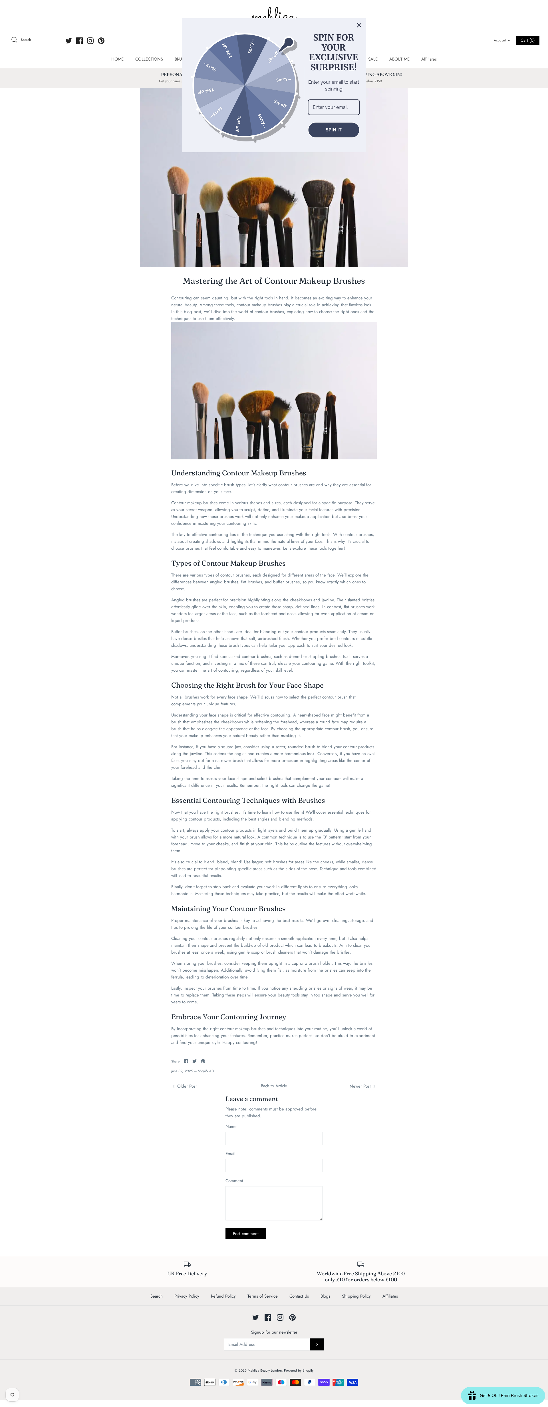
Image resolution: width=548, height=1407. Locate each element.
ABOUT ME (399, 59)
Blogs (325, 1296)
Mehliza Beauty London (265, 1370)
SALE (373, 59)
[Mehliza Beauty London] (274, 17)
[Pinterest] (101, 40)
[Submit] (317, 1344)
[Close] (359, 25)
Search (156, 1296)
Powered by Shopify (298, 1370)
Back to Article (274, 1086)
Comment (234, 1181)
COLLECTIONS (149, 59)
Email (230, 1154)
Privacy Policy (186, 1296)
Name (231, 1127)
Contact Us (299, 1296)
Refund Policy (223, 1296)
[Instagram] (90, 40)
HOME (117, 59)
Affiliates (429, 59)
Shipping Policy (356, 1296)
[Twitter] (68, 40)
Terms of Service (262, 1296)
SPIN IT (334, 130)
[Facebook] (79, 40)
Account (500, 40)
